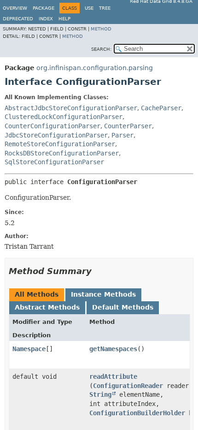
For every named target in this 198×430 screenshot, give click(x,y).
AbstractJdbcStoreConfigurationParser (71, 108)
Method (101, 28)
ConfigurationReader (128, 385)
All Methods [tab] (36, 294)
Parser (122, 135)
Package (43, 8)
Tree (105, 8)
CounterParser (128, 126)
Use (89, 8)
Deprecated (18, 18)
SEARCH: (101, 49)
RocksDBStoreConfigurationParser (62, 153)
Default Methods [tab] (122, 307)
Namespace (29, 348)
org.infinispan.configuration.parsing (94, 68)
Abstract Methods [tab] (47, 307)
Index (46, 18)
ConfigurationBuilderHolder (137, 413)
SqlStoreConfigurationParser (54, 162)
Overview (15, 8)
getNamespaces (113, 348)
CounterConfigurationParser (52, 126)
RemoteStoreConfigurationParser (60, 144)
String (100, 394)
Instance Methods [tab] (103, 294)
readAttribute (113, 376)
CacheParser (161, 108)
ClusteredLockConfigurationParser (63, 116)
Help (64, 18)
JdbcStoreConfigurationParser (56, 135)
